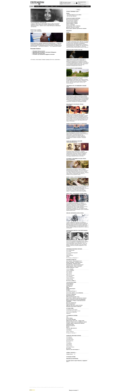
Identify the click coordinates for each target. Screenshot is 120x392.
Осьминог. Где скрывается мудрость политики (43, 54)
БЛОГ (56, 6)
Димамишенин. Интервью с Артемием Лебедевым (44, 52)
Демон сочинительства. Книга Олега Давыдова (75, 299)
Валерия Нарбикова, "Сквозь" (72, 267)
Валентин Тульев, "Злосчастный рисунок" (75, 264)
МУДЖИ (67, 256)
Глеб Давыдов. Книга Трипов (71, 309)
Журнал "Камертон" (70, 331)
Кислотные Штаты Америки (72, 22)
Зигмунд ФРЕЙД (69, 279)
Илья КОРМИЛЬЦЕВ (70, 250)
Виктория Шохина (69, 340)
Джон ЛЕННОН (69, 271)
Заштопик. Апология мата (39, 53)
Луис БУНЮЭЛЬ (69, 276)
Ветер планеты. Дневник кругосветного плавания (76, 28)
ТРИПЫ (52, 6)
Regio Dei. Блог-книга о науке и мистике (74, 305)
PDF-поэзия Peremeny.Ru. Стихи (72, 296)
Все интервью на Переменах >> (72, 257)
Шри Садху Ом (69, 286)
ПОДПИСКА (87, 6)
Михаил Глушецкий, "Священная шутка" (74, 262)
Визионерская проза (70, 295)
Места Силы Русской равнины (72, 19)
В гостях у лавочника (54, 59)
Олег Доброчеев (69, 338)
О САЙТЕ (82, 6)
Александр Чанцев (70, 339)
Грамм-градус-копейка (36, 29)
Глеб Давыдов (69, 343)
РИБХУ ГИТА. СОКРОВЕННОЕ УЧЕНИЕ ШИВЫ (76, 193)
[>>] (47, 18)
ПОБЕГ (67, 32)
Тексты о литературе (70, 24)
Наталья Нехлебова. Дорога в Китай (73, 310)
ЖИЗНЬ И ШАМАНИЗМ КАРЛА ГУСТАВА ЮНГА (76, 123)
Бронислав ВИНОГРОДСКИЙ (71, 252)
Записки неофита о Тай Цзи (72, 23)
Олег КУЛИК (68, 251)
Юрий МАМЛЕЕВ (69, 255)
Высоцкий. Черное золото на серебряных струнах (76, 321)
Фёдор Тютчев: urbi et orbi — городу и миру (75, 320)
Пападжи (68, 289)
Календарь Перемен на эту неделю (74, 14)
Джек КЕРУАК (69, 274)
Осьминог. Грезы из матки (39, 51)
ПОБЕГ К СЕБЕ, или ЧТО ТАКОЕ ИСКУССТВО (76, 177)
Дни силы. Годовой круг (71, 302)
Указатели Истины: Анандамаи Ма (38, 22)
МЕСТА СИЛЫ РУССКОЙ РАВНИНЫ (74, 68)
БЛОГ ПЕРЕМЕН (38, 31)
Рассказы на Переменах (71, 294)
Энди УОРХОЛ (69, 272)
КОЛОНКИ (46, 6)
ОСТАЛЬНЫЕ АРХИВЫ (71, 356)
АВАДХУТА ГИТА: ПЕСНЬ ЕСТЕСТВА (74, 49)
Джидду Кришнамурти (70, 288)
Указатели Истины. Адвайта (72, 20)
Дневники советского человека (72, 27)
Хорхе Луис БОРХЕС (70, 275)
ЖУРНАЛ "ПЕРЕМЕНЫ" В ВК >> (72, 11)
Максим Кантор (69, 345)
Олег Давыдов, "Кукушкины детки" (73, 263)
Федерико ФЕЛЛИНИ (70, 277)
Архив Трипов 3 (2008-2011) (71, 312)
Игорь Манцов (69, 344)
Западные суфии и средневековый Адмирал (75, 323)
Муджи (67, 287)
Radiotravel (68, 313)
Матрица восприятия (70, 325)
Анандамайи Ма (69, 284)
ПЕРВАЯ (32, 6)
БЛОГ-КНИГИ (37, 6)
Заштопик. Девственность (71, 328)
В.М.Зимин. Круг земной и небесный (73, 306)
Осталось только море (36, 59)
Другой (67, 326)
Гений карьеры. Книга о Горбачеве (73, 25)
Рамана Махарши (69, 283)
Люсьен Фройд (69, 318)
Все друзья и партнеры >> (71, 332)
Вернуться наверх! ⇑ (73, 390)
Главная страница (46, 59)
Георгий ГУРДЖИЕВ (70, 270)
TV (42, 6)
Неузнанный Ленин (70, 324)
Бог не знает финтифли (71, 319)
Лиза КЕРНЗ (68, 254)
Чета (67, 316)
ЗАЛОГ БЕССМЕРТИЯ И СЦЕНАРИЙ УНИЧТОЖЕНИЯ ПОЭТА (74, 142)
